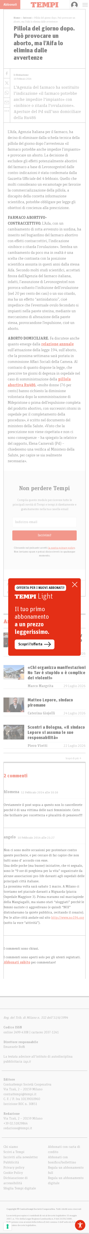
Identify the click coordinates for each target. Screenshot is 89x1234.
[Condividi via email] (7, 103)
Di (21, 75)
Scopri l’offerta (30, 644)
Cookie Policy (13, 1172)
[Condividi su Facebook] (7, 73)
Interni (27, 17)
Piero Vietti (38, 745)
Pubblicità (11, 1162)
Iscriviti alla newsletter (20, 1157)
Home (17, 17)
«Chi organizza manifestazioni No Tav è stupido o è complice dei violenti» (57, 672)
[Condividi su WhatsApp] (7, 93)
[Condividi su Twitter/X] (7, 83)
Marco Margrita (40, 686)
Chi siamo (10, 1147)
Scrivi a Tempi (13, 1152)
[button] (7, 111)
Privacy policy (13, 1167)
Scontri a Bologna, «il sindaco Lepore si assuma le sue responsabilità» (56, 732)
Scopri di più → (73, 758)
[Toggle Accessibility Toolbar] (80, 1225)
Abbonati (10, 4)
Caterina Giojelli (41, 713)
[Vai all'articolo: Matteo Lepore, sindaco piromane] (13, 707)
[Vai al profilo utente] (74, 4)
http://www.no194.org (67, 917)
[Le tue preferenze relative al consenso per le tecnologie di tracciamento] (7, 1226)
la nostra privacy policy (61, 547)
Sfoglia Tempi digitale (19, 1188)
